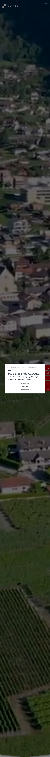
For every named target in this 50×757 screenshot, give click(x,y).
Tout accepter (25, 383)
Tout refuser (25, 386)
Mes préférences (25, 389)
